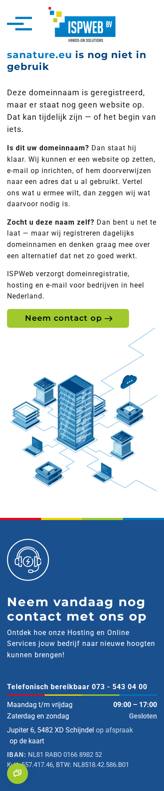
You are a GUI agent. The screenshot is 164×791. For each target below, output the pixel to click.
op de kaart (27, 741)
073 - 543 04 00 (119, 687)
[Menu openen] (15, 24)
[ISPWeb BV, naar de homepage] (82, 24)
